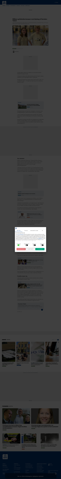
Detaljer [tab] (26, 230)
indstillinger (40, 238)
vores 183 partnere (20, 234)
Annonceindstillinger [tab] (34, 230)
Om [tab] (42, 230)
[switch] (26, 245)
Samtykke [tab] (18, 230)
